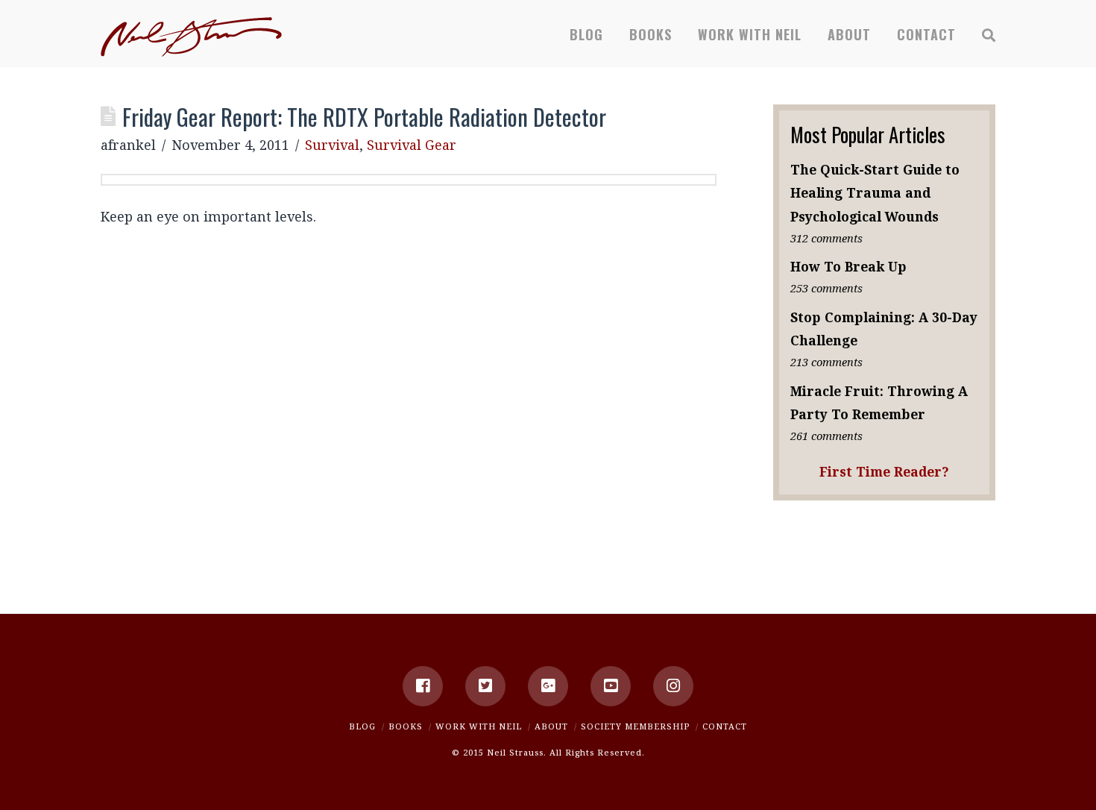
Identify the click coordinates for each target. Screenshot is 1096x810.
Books (405, 726)
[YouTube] (610, 686)
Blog (362, 726)
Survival (332, 145)
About (551, 726)
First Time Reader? (884, 471)
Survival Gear (411, 145)
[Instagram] (673, 686)
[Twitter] (485, 686)
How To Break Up (848, 266)
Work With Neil (478, 726)
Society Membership (635, 726)
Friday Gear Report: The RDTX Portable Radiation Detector (364, 116)
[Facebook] (423, 686)
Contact (724, 726)
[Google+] (548, 686)
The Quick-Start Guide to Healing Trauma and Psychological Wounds (875, 192)
